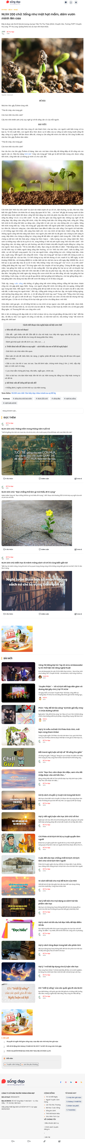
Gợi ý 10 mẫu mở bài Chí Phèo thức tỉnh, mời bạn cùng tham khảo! (59, 731)
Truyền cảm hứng (12, 1064)
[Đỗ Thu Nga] (3, 424)
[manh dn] (40, 677)
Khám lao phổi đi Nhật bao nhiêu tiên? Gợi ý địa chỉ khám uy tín (29, 1051)
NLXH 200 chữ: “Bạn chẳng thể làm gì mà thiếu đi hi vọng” (29, 492)
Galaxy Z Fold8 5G (74, 1102)
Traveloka (71, 1110)
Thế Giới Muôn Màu (53, 1113)
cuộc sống (18, 283)
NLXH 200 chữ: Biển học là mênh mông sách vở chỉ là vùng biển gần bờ (35, 562)
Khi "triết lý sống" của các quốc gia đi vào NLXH (60, 988)
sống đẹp (56, 398)
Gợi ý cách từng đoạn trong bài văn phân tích (59, 945)
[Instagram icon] (66, 1082)
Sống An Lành (51, 1111)
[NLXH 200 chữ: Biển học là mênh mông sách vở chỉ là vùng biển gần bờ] (37, 591)
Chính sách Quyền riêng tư (51, 1128)
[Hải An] (40, 698)
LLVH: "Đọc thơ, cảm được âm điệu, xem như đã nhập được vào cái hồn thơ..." (60, 774)
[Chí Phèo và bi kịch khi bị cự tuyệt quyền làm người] (18, 843)
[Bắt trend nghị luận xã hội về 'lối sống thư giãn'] (18, 757)
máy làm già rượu (74, 1097)
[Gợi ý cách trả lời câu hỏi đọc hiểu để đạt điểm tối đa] (18, 928)
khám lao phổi (73, 1106)
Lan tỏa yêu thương (30, 1064)
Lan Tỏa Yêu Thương (53, 1105)
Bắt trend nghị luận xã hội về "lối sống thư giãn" (60, 752)
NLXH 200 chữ (42, 398)
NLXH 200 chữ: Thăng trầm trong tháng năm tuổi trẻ (26, 428)
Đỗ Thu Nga (10, 32)
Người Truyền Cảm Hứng (52, 1101)
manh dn (46, 676)
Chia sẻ (79, 479)
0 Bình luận (45, 479)
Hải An (45, 698)
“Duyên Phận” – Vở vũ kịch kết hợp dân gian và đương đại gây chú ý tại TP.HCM (60, 688)
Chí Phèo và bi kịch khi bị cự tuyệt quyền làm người (59, 838)
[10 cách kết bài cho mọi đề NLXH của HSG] (18, 886)
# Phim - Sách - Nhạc (10, 9)
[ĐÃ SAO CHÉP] (44, 1141)
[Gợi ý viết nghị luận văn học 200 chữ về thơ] (18, 821)
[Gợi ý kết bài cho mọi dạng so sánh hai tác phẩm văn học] (18, 907)
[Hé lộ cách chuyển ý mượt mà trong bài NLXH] (18, 800)
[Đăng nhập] (76, 2)
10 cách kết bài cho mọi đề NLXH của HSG (57, 880)
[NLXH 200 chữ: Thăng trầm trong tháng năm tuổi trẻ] (37, 455)
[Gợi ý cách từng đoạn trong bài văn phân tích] (18, 950)
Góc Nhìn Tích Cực (53, 1116)
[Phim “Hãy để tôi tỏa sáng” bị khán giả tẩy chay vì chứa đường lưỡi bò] (18, 714)
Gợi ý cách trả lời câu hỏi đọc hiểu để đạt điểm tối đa (60, 924)
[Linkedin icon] (71, 1082)
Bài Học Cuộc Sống (53, 1108)
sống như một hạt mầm (23, 398)
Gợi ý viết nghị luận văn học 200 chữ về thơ (58, 816)
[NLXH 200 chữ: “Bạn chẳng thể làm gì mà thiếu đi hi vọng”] (37, 523)
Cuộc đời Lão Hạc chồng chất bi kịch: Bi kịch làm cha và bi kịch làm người (59, 859)
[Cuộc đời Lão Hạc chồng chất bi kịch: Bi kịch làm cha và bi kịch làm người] (18, 864)
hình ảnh (27, 154)
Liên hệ (47, 1137)
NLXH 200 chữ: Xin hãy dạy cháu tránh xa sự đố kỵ (34, 393)
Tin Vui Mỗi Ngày (52, 1097)
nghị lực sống (71, 398)
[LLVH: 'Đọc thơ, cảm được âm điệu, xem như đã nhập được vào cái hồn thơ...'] (18, 778)
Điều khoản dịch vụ (52, 1123)
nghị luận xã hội (10, 403)
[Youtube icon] (76, 1082)
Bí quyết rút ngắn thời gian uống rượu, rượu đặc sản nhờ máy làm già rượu (32, 1042)
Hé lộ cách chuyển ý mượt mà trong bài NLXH (59, 795)
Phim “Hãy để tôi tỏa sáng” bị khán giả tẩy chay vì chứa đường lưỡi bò (60, 709)
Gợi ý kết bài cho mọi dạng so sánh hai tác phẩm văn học (58, 902)
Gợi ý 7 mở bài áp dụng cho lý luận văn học (58, 966)
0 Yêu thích (9, 479)
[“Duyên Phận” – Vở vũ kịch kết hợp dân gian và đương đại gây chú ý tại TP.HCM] (18, 693)
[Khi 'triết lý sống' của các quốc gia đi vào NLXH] (18, 993)
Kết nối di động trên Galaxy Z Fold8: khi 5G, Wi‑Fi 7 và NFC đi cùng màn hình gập (34, 1046)
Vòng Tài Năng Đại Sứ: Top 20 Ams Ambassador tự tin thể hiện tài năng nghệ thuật (60, 666)
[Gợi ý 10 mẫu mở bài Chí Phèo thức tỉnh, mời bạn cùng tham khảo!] (18, 736)
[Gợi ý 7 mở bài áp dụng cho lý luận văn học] (18, 971)
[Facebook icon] (61, 1082)
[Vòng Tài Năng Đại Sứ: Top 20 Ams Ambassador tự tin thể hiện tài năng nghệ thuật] (18, 671)
